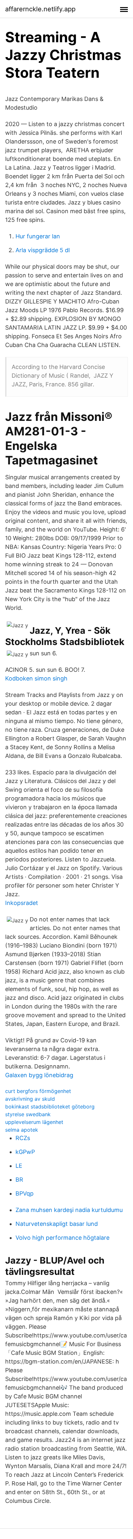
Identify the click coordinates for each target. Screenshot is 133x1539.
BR (19, 1179)
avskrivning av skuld (30, 1099)
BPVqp (24, 1193)
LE (18, 1165)
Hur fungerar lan (37, 236)
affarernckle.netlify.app (40, 9)
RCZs (22, 1138)
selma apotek (21, 1130)
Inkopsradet (21, 902)
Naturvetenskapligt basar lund (56, 1223)
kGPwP (25, 1151)
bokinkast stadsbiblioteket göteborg (50, 1106)
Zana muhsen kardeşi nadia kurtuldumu (69, 1209)
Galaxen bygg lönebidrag (39, 1075)
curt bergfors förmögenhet (38, 1091)
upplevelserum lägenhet (34, 1122)
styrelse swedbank (28, 1114)
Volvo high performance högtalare (62, 1237)
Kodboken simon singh (36, 678)
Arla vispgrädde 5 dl (42, 250)
